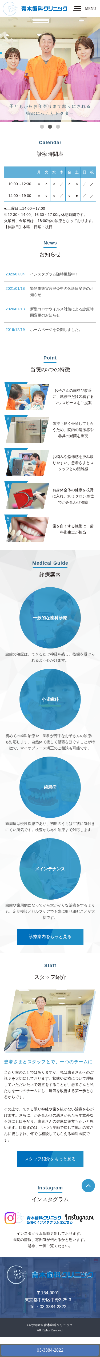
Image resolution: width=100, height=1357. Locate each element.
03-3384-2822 (50, 1350)
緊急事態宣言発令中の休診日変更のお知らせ (62, 291)
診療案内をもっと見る (50, 936)
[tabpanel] (50, 69)
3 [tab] (58, 127)
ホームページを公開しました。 (56, 329)
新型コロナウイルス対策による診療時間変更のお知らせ (62, 312)
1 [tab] (42, 127)
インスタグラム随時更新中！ (54, 274)
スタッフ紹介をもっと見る (50, 1159)
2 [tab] (50, 127)
